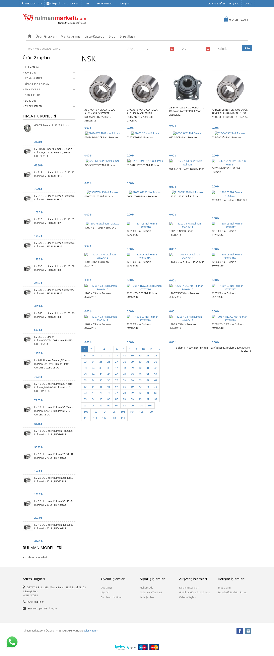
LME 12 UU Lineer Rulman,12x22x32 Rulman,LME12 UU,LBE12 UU (54, 174)
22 (155, 355)
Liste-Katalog (94, 36)
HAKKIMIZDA (104, 3)
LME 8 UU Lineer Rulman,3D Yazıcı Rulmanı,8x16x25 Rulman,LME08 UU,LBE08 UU (53, 152)
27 (116, 361)
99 (132, 405)
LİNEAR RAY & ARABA (37, 84)
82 (155, 393)
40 (140, 368)
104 (104, 411)
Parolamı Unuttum (111, 597)
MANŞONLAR (32, 89)
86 (108, 399)
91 (147, 399)
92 (155, 399)
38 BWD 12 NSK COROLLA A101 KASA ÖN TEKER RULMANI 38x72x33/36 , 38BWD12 (99, 115)
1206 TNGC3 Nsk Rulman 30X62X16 (184, 295)
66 (108, 386)
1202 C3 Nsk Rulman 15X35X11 (181, 232)
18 (124, 355)
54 (93, 380)
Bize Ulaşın (128, 36)
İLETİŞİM (124, 3)
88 (124, 399)
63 (85, 386)
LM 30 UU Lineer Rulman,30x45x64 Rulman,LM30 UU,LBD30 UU (53, 503)
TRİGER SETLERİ (33, 106)
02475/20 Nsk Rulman (140, 137)
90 (140, 399)
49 (132, 374)
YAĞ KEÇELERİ (32, 95)
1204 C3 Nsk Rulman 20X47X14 (96, 263)
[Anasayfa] (29, 36)
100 (141, 405)
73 (85, 393)
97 (116, 405)
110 (86, 418)
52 (155, 374)
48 (124, 374)
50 (140, 374)
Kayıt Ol (248, 3)
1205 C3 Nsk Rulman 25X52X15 (139, 263)
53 (85, 380)
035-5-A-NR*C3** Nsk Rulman (187, 168)
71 (147, 386)
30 (140, 361)
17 (116, 355)
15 (100, 355)
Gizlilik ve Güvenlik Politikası (194, 592)
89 (132, 399)
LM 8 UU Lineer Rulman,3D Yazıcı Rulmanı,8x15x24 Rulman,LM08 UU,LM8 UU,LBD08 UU (52, 364)
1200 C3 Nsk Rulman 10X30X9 (229, 200)
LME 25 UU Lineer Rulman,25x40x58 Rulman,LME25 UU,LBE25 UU (54, 244)
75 (100, 393)
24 (93, 361)
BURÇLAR (30, 100)
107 (132, 411)
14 (93, 355)
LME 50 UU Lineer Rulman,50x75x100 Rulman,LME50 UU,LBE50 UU (53, 340)
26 (108, 361)
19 (132, 355)
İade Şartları (147, 597)
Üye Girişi (106, 587)
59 (132, 380)
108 (141, 411)
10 (143, 349)
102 (86, 411)
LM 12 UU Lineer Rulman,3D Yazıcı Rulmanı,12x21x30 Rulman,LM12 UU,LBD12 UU (53, 411)
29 (132, 361)
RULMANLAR (32, 67)
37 (116, 368)
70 (140, 386)
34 (93, 368)
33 (85, 368)
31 (147, 361)
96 (108, 405)
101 (150, 405)
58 (124, 380)
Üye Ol (105, 592)
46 (108, 374)
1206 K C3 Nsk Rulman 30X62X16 (97, 295)
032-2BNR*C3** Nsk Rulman (143, 165)
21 (147, 355)
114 (123, 418)
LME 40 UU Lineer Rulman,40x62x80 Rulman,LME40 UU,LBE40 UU (54, 315)
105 (114, 411)
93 (85, 405)
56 (108, 380)
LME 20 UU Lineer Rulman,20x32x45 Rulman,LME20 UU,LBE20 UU (54, 221)
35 (100, 368)
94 (93, 405)
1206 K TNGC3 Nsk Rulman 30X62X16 (142, 295)
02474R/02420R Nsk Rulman (101, 137)
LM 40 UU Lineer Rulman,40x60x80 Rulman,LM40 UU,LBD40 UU (53, 526)
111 (95, 418)
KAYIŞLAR (30, 72)
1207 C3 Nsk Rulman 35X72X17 (224, 295)
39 (132, 368)
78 (124, 393)
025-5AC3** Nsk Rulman (226, 137)
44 (93, 374)
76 (108, 393)
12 (158, 349)
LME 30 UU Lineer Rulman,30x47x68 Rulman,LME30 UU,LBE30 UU (54, 268)
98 (124, 405)
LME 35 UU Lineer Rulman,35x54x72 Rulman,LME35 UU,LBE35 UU (54, 291)
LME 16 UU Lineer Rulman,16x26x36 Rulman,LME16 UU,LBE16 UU (54, 197)
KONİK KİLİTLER (33, 78)
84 (93, 399)
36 (108, 368)
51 (147, 374)
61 (147, 380)
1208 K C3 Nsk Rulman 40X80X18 (182, 326)
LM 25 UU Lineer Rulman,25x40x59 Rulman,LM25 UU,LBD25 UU (53, 479)
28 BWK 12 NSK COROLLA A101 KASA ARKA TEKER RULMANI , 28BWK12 (187, 111)
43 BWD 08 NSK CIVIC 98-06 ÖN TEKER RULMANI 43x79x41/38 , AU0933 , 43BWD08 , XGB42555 (230, 113)
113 (114, 418)
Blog (112, 36)
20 (140, 355)
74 (93, 393)
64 (93, 386)
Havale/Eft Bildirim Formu (232, 592)
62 (155, 380)
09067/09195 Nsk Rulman (99, 196)
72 (155, 386)
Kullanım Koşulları (189, 587)
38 (124, 368)
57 (116, 380)
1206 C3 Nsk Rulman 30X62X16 (224, 263)
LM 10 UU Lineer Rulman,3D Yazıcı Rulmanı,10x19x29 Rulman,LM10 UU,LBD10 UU (53, 387)
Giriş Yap (234, 3)
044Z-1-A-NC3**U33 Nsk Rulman (226, 170)
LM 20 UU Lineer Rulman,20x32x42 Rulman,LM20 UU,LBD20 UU (53, 456)
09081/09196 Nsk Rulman (142, 196)
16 (108, 355)
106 (123, 411)
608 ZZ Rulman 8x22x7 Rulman (51, 125)
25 (100, 361)
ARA (130, 48)
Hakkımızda (146, 587)
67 (116, 386)
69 (132, 386)
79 (132, 393)
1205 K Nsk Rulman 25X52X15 (186, 262)
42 (155, 368)
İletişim (53, 608)
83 (85, 399)
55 (100, 380)
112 (104, 418)
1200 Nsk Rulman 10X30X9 (100, 228)
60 (140, 380)
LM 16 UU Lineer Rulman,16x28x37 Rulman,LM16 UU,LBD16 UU (53, 432)
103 (95, 411)
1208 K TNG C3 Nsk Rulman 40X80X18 (228, 326)
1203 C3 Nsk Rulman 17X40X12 (224, 232)
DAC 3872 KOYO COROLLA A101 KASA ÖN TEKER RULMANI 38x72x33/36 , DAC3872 (142, 115)
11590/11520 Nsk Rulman (184, 196)
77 (116, 393)
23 (85, 361)
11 (151, 349)
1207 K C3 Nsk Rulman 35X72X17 (97, 326)
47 (116, 374)
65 (100, 386)
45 (100, 374)
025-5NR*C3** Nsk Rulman (100, 165)
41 (147, 368)
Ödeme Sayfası (216, 3)
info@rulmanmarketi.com (64, 3)
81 (147, 393)
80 (140, 393)
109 (150, 411)
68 (124, 386)
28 (124, 361)
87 (116, 399)
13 (85, 355)
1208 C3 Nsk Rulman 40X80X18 (139, 326)
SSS (87, 3)
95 (100, 405)
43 (85, 374)
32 (155, 361)
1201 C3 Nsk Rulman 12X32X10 (139, 232)
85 (100, 399)
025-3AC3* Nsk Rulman (183, 137)
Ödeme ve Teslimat (151, 592)
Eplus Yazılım (90, 630)
